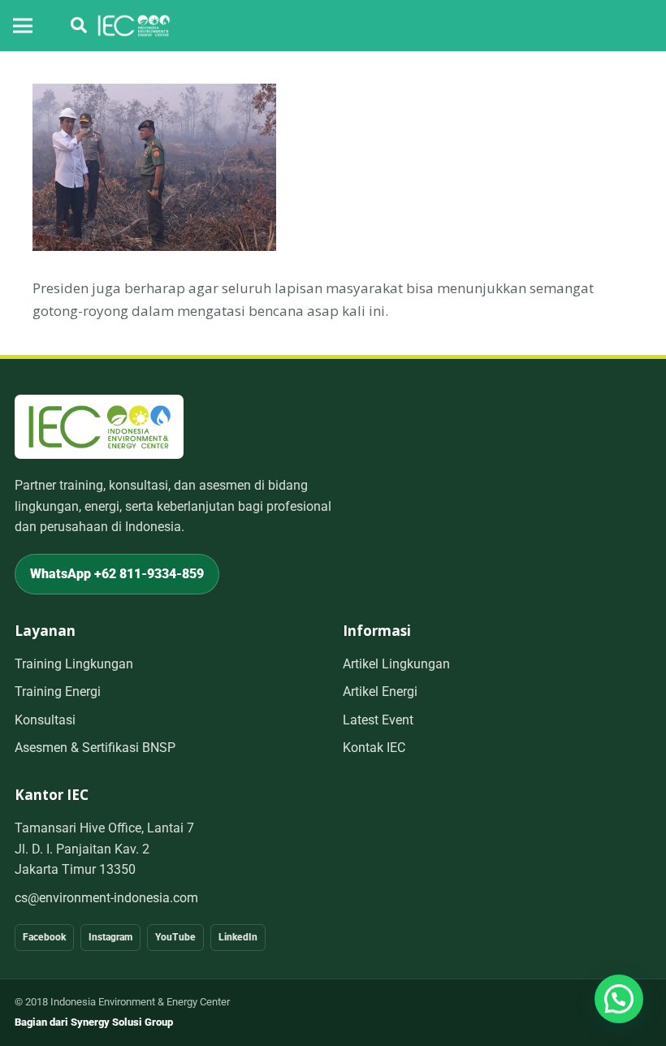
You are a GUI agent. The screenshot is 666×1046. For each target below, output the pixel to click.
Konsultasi (45, 720)
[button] (79, 25)
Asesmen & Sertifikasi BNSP (95, 747)
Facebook (44, 937)
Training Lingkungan (74, 664)
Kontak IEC (374, 747)
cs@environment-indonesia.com (106, 898)
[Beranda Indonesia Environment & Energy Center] (99, 427)
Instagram (110, 937)
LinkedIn (237, 937)
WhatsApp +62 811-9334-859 (117, 573)
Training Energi (58, 691)
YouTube (175, 937)
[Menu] (22, 26)
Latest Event (378, 720)
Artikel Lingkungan (396, 664)
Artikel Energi (380, 691)
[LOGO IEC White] (134, 26)
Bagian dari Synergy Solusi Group (94, 1022)
